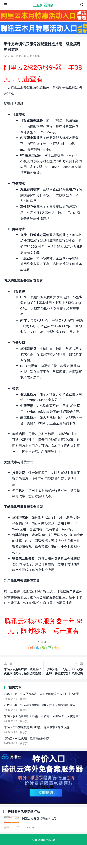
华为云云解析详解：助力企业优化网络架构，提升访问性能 (22, 668)
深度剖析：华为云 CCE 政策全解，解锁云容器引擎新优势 (64, 668)
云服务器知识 (43, 4)
